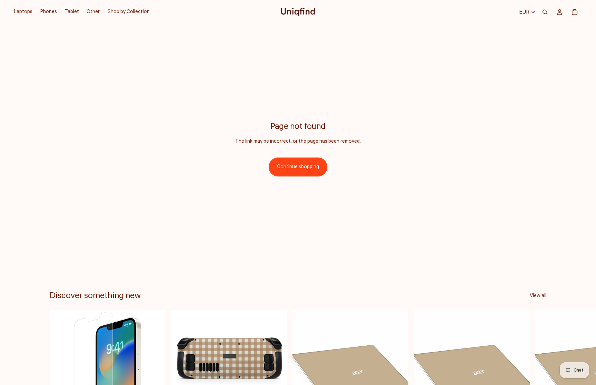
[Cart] (574, 12)
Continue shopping (298, 166)
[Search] (545, 12)
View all (538, 295)
